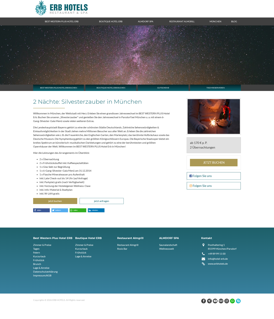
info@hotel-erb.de (218, 258)
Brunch (37, 263)
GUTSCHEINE (163, 88)
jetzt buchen (55, 200)
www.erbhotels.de (218, 263)
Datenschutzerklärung (45, 271)
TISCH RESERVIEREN (215, 88)
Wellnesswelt (166, 248)
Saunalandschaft (168, 244)
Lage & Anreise (41, 267)
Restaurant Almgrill (127, 244)
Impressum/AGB (42, 275)
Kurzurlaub (39, 256)
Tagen (36, 248)
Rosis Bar (122, 248)
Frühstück (38, 260)
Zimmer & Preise (42, 244)
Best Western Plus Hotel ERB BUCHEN (58, 88)
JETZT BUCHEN (214, 162)
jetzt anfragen (101, 200)
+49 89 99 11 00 (216, 253)
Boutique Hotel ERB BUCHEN (111, 88)
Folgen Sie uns (202, 176)
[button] (41, 210)
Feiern (36, 252)
